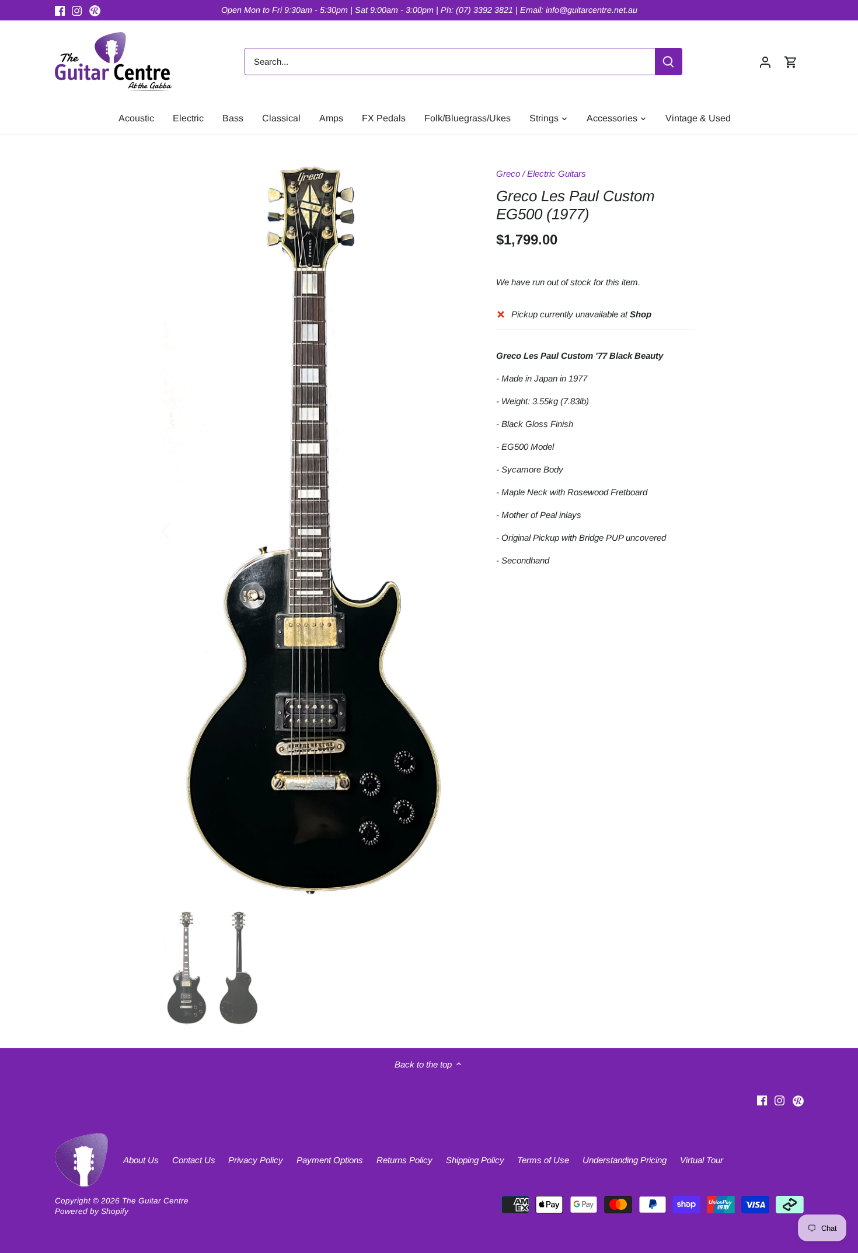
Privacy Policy (255, 1160)
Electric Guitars (556, 173)
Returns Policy (404, 1160)
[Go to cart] (791, 62)
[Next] (450, 530)
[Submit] (668, 61)
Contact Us (193, 1160)
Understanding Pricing (625, 1160)
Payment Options (330, 1160)
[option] (315, 530)
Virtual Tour (701, 1160)
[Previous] (181, 530)
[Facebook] (60, 10)
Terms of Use (543, 1160)
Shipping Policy (475, 1160)
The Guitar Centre (155, 1200)
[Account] (765, 62)
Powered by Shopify (91, 1211)
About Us (141, 1160)
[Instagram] (77, 10)
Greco (508, 173)
